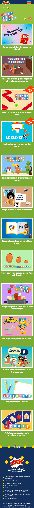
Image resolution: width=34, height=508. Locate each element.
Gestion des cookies (11, 498)
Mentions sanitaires (11, 481)
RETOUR (5, 7)
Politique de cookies (11, 485)
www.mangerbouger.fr (19, 505)
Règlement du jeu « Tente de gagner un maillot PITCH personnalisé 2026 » (17, 491)
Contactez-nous (9, 488)
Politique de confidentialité (13, 483)
